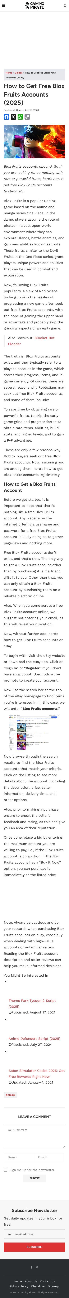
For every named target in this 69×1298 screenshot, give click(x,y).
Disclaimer (38, 1286)
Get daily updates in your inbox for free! (33, 1221)
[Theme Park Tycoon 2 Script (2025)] (18, 988)
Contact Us (47, 1281)
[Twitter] (37, 1267)
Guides (18, 72)
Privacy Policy (19, 1286)
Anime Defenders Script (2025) (34, 1039)
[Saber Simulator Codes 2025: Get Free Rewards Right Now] (18, 1058)
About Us (31, 1281)
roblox (10, 1095)
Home (9, 72)
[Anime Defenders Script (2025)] (18, 1026)
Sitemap (53, 1286)
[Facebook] (31, 1267)
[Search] (65, 5)
